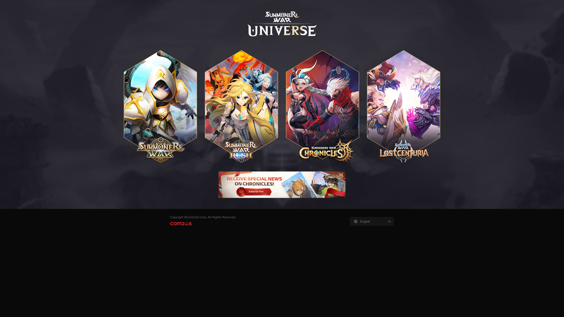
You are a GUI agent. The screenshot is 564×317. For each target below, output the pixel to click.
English (365, 221)
